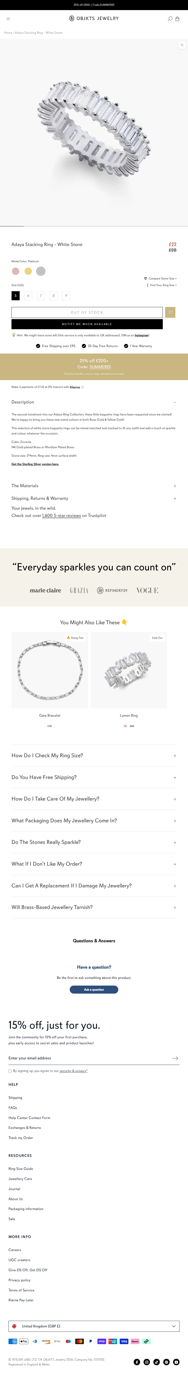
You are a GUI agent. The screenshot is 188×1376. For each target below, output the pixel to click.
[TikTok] (156, 1362)
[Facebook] (137, 1362)
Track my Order (20, 1138)
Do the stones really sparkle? (46, 842)
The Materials (24, 486)
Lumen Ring (129, 715)
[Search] (170, 19)
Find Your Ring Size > (163, 285)
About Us (15, 1199)
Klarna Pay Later (21, 1300)
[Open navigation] (8, 19)
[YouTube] (176, 1362)
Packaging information (25, 1209)
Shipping (15, 1097)
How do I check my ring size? (47, 755)
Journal (14, 1189)
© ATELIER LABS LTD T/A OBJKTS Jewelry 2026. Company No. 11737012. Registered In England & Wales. (56, 1362)
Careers (14, 1250)
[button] (170, 312)
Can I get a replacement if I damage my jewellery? (71, 885)
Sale (11, 1219)
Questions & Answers (94, 941)
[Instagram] (147, 1362)
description (22, 402)
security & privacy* (74, 1071)
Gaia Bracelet (49, 715)
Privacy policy (19, 1280)
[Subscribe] (175, 1058)
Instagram (142, 335)
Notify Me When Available (87, 324)
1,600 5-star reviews (61, 515)
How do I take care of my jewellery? (55, 798)
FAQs (12, 1107)
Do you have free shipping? (44, 777)
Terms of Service (21, 1290)
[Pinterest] (166, 1362)
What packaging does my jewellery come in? (64, 820)
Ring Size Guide (20, 1168)
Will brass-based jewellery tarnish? (52, 907)
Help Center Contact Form (29, 1118)
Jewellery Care (20, 1179)
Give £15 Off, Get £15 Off (27, 1270)
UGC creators (19, 1260)
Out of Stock (87, 312)
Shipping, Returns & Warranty (39, 498)
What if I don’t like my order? (46, 863)
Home (8, 33)
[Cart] (177, 19)
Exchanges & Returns (24, 1127)
